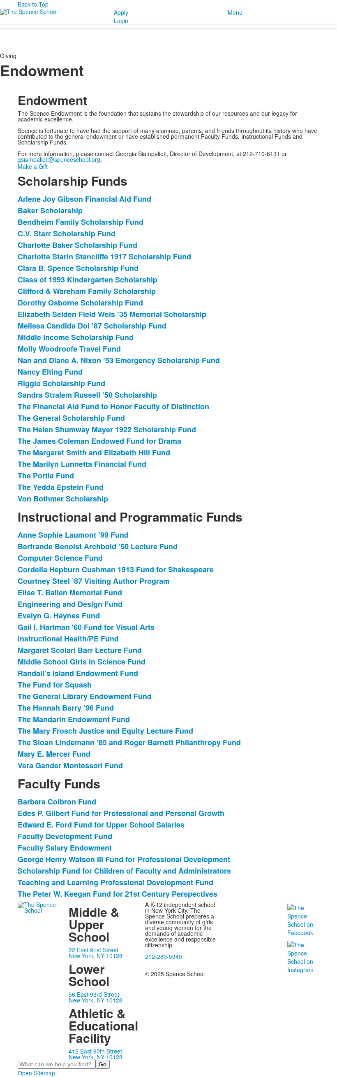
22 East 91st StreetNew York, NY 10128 (95, 953)
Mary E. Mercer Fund (54, 753)
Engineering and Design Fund (70, 604)
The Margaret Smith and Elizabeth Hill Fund (94, 452)
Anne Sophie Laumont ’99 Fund (73, 534)
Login (121, 20)
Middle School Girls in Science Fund (81, 661)
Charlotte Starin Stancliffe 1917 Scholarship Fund (104, 256)
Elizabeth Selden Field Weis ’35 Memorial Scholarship (112, 314)
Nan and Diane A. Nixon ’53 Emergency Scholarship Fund (119, 360)
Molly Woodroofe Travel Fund (69, 348)
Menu (235, 12)
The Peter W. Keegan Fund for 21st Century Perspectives (117, 893)
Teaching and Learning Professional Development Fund (115, 882)
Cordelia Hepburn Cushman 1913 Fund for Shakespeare (116, 569)
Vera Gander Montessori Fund (70, 765)
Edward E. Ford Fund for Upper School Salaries (101, 824)
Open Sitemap (36, 1073)
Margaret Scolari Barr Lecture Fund (80, 650)
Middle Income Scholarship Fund (76, 337)
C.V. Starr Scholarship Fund (66, 233)
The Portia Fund (46, 475)
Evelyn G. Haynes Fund (59, 615)
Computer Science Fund (60, 557)
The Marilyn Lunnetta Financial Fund (82, 464)
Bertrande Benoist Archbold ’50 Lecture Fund (98, 546)
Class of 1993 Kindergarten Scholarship (87, 279)
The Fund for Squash (55, 684)
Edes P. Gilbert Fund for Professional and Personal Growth (121, 813)
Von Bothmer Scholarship (63, 498)
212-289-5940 (163, 956)
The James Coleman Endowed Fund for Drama (99, 441)
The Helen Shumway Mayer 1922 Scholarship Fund (107, 429)
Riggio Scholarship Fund (61, 383)
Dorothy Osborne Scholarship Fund (80, 302)
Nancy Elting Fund (50, 371)
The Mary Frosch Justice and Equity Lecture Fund (105, 730)
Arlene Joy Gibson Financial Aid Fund (84, 198)
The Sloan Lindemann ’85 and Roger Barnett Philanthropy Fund (129, 742)
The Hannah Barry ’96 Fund (66, 707)
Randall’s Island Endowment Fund (78, 673)
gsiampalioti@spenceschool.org (59, 159)
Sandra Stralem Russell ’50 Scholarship (87, 394)
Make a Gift (33, 166)
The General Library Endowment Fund (85, 696)
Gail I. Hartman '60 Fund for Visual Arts (86, 627)
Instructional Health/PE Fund (68, 638)
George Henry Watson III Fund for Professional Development (124, 859)
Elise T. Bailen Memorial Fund (70, 592)
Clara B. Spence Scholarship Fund (78, 268)
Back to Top (33, 4)
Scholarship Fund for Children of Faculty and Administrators (124, 870)
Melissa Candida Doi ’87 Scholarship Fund (92, 325)
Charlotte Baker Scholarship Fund (77, 245)
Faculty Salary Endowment (65, 847)
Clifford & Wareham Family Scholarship (87, 291)
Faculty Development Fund (65, 836)
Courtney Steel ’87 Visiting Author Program (94, 581)
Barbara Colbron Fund (57, 801)
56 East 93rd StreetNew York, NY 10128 (95, 997)
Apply (121, 12)
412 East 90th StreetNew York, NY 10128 (95, 1054)
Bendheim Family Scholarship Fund (80, 222)
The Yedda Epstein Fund (61, 487)
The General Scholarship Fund (71, 418)
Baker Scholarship (50, 210)
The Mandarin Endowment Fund (74, 719)
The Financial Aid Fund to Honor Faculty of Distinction (113, 406)
